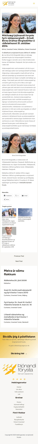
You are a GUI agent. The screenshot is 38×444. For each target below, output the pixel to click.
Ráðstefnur (21, 49)
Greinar (19, 387)
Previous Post (19, 256)
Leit (19, 394)
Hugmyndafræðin (19, 407)
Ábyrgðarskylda (19, 419)
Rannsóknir (19, 409)
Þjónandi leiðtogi (19, 404)
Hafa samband (19, 392)
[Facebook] (13, 379)
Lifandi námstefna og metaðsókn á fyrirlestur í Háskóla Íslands (16, 317)
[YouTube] (21, 379)
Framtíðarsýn (19, 424)
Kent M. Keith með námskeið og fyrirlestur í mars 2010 (17, 291)
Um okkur (19, 389)
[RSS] (24, 379)
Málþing (24, 295)
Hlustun (19, 402)
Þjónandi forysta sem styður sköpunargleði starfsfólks (24, 219)
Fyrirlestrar (7, 295)
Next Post (18, 261)
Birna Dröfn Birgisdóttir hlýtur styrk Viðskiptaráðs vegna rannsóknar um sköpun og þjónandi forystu (9, 220)
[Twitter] (17, 379)
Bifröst (4, 49)
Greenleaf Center (12, 49)
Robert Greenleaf (30, 49)
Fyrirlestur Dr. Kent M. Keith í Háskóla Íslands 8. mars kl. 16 (18, 303)
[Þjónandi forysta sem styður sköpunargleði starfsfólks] (25, 212)
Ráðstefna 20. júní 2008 (15, 280)
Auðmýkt (19, 417)
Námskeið (25, 322)
